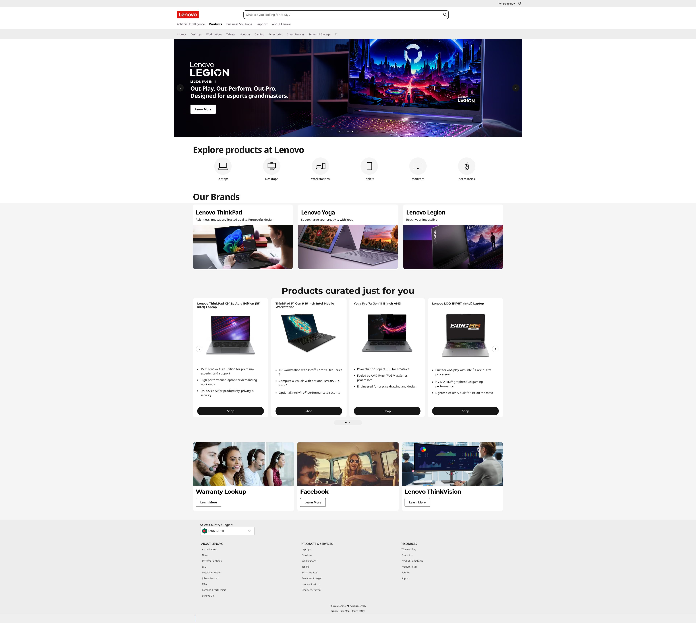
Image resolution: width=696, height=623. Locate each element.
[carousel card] (243, 476)
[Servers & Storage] (332, 34)
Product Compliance (412, 560)
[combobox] (342, 15)
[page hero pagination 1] (343, 131)
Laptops (306, 549)
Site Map (345, 610)
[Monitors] (252, 34)
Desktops (307, 555)
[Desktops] (203, 34)
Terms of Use (358, 610)
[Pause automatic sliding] (339, 131)
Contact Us (407, 555)
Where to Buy (408, 549)
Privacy (334, 610)
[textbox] (228, 531)
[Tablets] (236, 34)
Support (405, 578)
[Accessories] (284, 34)
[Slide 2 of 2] (350, 422)
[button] (444, 14)
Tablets (305, 566)
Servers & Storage (311, 578)
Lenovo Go (208, 595)
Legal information (211, 572)
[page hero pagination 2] (348, 131)
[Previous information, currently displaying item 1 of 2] (199, 349)
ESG (204, 566)
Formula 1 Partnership (214, 589)
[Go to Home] (188, 14)
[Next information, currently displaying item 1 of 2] (495, 349)
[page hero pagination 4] (357, 131)
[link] (519, 4)
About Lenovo (210, 549)
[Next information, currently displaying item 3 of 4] (515, 87)
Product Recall (409, 566)
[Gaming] (266, 34)
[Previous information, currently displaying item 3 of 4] (180, 87)
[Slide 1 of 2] (346, 422)
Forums (405, 572)
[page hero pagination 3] (352, 131)
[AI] (339, 34)
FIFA (204, 584)
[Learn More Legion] (348, 88)
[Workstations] (223, 34)
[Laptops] (188, 34)
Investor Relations (212, 560)
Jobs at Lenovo (210, 578)
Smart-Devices (309, 572)
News (205, 555)
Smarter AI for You (311, 589)
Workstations (309, 560)
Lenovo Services (310, 584)
